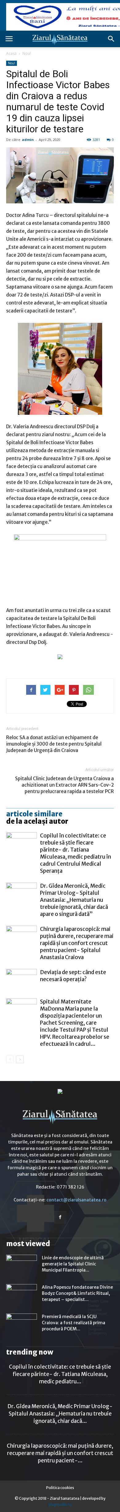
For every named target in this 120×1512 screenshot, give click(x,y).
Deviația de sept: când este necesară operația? (73, 976)
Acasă (11, 53)
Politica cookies (60, 1487)
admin (28, 139)
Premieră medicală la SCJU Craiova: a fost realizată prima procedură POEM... (73, 1323)
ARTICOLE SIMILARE (34, 814)
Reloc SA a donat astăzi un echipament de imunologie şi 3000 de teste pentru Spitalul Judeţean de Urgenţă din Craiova (54, 744)
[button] (111, 39)
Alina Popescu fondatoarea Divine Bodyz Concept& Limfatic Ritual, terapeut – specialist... (77, 1293)
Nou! (26, 53)
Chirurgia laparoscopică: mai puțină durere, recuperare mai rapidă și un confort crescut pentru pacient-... (60, 1453)
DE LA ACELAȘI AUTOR (37, 821)
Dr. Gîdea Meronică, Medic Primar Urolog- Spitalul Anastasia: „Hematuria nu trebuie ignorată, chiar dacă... (60, 1413)
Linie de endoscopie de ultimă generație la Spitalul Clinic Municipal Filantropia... (73, 1264)
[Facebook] (60, 1217)
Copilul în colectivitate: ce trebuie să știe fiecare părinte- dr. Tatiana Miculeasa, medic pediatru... (60, 1374)
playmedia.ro (60, 1504)
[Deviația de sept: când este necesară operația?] (21, 979)
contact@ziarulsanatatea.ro (76, 1200)
